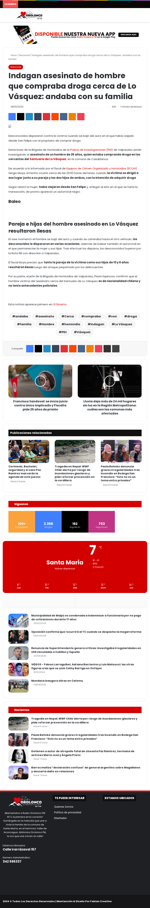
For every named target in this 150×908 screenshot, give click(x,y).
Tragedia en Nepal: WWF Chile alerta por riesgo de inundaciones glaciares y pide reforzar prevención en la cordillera (75, 473)
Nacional (24, 55)
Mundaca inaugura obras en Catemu (57, 681)
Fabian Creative (101, 901)
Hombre (48, 324)
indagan (97, 324)
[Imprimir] (115, 348)
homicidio (72, 324)
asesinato (46, 316)
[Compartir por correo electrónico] (107, 348)
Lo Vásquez (123, 324)
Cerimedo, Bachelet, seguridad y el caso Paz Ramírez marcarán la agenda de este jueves (24, 472)
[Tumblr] (38, 116)
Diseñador (60, 818)
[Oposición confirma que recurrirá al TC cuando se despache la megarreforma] (18, 637)
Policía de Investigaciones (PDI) (91, 150)
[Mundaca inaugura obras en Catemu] (18, 686)
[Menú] (4, 16)
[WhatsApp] (145, 901)
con (114, 316)
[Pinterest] (46, 116)
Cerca (69, 316)
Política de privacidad (67, 812)
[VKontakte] (63, 116)
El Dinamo (60, 304)
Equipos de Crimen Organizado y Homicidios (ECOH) (101, 168)
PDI (64, 332)
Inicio (13, 55)
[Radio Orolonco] (29, 15)
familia (25, 324)
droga (132, 316)
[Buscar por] (145, 16)
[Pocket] (81, 116)
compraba (92, 316)
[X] (20, 116)
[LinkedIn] (29, 116)
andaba (21, 316)
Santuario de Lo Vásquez (48, 159)
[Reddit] (55, 116)
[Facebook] (12, 116)
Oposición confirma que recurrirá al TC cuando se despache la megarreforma (86, 632)
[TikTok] (140, 901)
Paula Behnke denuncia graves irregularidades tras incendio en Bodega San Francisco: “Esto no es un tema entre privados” (120, 473)
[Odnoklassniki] (72, 116)
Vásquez (84, 332)
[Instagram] (136, 901)
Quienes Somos (63, 807)
